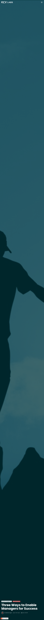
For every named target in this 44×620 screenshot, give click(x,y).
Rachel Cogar (9, 612)
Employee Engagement (6, 601)
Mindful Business (16, 601)
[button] (42, 2)
